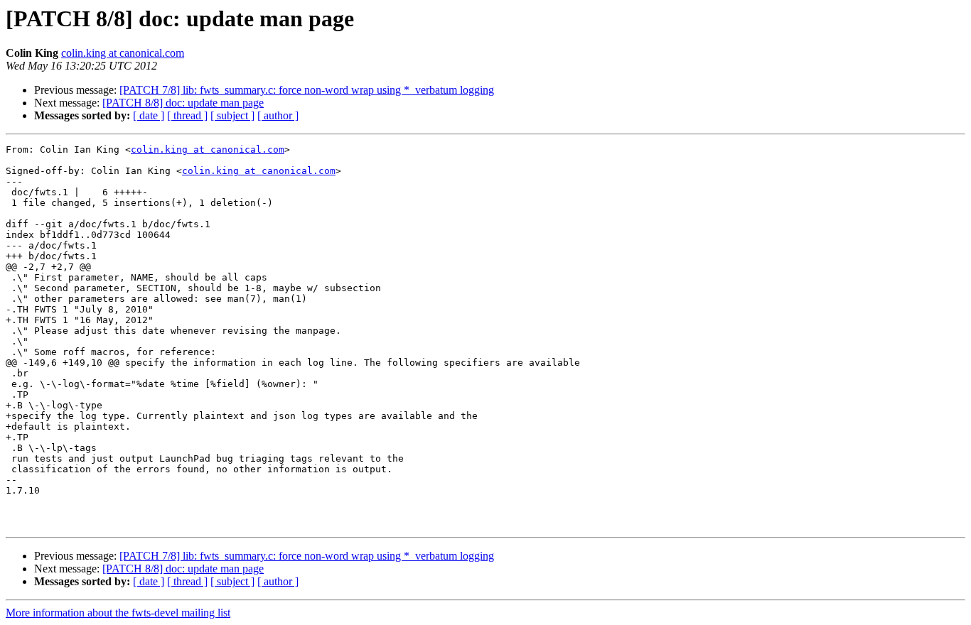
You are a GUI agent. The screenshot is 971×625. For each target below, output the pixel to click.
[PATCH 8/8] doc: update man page (183, 103)
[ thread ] (187, 115)
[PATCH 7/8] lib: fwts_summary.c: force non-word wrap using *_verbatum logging (306, 90)
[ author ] (278, 115)
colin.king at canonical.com (122, 53)
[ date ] (148, 115)
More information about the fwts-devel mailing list (118, 613)
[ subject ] (232, 115)
